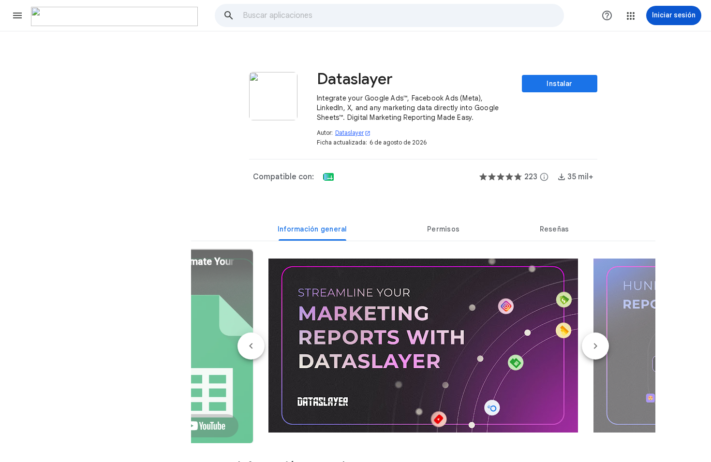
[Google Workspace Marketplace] (114, 16)
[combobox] (402, 15)
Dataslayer (352, 132)
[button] (17, 15)
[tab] (312, 229)
